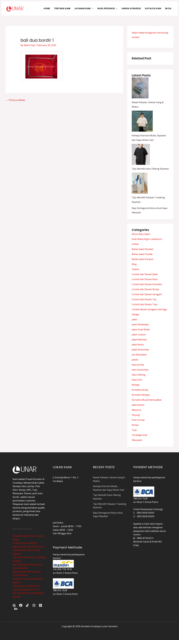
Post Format (138, 419)
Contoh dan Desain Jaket (145, 274)
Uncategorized (139, 435)
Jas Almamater (139, 354)
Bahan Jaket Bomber (143, 249)
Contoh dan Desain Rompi (145, 289)
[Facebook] (20, 605)
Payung (136, 414)
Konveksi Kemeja (140, 394)
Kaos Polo (137, 379)
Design (135, 314)
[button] (91, 8)
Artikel (135, 244)
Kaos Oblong (138, 374)
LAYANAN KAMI (82, 8)
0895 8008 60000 (144, 512)
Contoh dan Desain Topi (144, 304)
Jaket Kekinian (139, 339)
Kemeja (135, 384)
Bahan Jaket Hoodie (142, 254)
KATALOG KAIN (153, 8)
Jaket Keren (138, 344)
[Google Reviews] (14, 605)
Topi (134, 430)
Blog (134, 264)
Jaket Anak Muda (140, 329)
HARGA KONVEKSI (131, 8)
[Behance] (15, 608)
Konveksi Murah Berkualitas (147, 399)
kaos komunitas (140, 369)
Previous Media (15, 100)
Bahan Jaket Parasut (142, 259)
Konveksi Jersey (140, 389)
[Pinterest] (40, 605)
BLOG (168, 8)
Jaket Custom (139, 334)
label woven (138, 404)
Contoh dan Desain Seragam (147, 294)
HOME (47, 8)
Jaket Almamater (140, 324)
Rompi (135, 424)
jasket (135, 359)
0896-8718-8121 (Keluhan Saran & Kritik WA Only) (147, 542)
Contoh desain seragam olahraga (149, 309)
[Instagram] (34, 605)
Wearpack (137, 440)
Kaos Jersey (138, 364)
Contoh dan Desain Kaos (145, 279)
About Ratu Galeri (141, 234)
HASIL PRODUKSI (106, 8)
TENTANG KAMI (62, 8)
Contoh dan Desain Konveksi (147, 284)
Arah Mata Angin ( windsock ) (147, 239)
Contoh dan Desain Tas (144, 299)
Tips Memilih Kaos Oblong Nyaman (150, 168)
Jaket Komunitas (140, 349)
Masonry (136, 409)
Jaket (134, 319)
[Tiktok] (27, 605)
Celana (135, 269)
